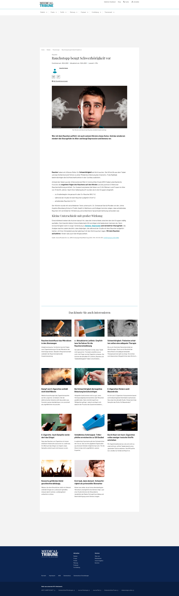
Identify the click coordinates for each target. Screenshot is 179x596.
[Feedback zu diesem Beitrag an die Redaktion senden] (58, 76)
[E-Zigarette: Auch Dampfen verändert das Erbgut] (56, 422)
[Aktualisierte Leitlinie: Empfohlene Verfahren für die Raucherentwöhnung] (89, 328)
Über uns (97, 556)
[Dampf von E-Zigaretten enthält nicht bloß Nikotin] (56, 376)
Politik (75, 560)
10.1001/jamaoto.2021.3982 (111, 237)
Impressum (52, 575)
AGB (59, 575)
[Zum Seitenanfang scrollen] (175, 592)
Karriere (97, 563)
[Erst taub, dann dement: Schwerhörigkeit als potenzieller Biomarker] (89, 468)
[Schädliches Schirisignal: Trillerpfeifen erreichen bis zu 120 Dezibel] (89, 422)
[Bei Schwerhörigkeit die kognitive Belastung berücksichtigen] (89, 376)
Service (97, 553)
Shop (119, 2)
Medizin (75, 556)
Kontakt (43, 575)
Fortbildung (76, 567)
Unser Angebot (99, 560)
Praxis (75, 558)
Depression (96, 226)
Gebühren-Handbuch (110, 2)
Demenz (88, 226)
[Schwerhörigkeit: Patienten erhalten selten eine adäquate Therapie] (122, 328)
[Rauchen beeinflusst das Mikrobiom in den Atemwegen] (56, 328)
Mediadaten (98, 558)
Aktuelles (76, 553)
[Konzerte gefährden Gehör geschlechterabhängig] (56, 468)
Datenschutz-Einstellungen (81, 575)
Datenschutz (67, 575)
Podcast (75, 565)
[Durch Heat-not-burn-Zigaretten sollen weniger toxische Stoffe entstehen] (122, 422)
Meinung (75, 563)
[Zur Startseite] (46, 4)
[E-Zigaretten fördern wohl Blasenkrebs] (122, 376)
